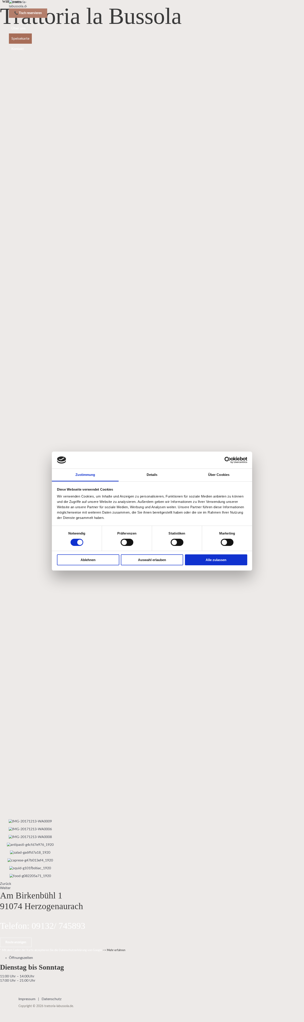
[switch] (127, 542)
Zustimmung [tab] (85, 475)
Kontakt (17, 49)
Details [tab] (152, 475)
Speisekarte (20, 38)
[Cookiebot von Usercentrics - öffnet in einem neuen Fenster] (227, 460)
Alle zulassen (216, 560)
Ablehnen (88, 560)
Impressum (26, 999)
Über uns (18, 28)
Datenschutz (51, 999)
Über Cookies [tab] (218, 475)
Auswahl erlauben (152, 560)
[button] (16, 942)
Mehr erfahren (116, 950)
